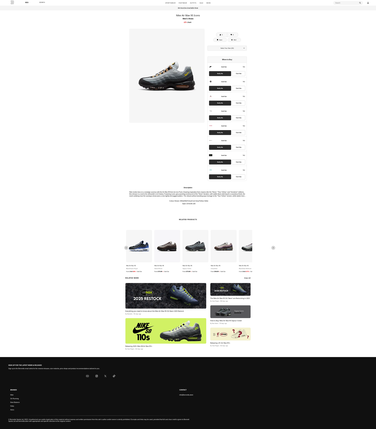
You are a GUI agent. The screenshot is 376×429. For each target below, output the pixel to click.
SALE (201, 3)
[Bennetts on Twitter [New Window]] (105, 378)
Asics (12, 410)
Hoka (12, 406)
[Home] (12, 2)
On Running (14, 398)
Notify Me (220, 73)
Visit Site (238, 73)
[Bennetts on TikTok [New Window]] (114, 378)
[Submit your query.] (360, 3)
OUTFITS (193, 3)
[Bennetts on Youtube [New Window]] (87, 378)
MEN (26, 2)
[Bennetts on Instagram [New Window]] (96, 378)
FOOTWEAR (183, 3)
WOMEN (42, 2)
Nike (12, 395)
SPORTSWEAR (170, 3)
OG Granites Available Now (188, 8)
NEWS (208, 3)
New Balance (15, 402)
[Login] (368, 3)
